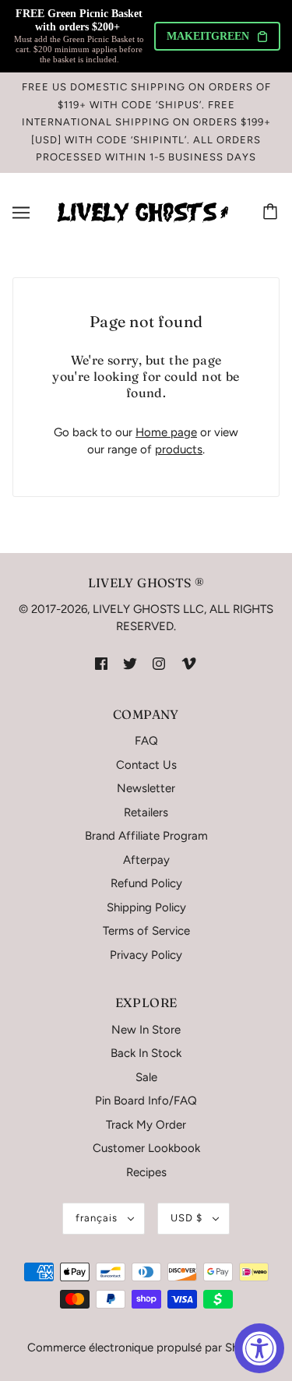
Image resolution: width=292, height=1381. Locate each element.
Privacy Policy (146, 955)
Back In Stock (146, 1053)
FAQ (146, 741)
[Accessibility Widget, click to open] (259, 1348)
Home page (166, 432)
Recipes (146, 1172)
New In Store (146, 1030)
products (178, 449)
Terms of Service (146, 931)
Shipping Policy (146, 907)
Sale (146, 1077)
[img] (101, 663)
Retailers (146, 812)
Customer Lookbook (146, 1148)
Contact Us (146, 765)
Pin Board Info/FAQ (146, 1101)
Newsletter (146, 788)
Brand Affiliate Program (146, 836)
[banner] (143, 211)
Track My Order (146, 1125)
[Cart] (272, 212)
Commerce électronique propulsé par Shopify (146, 1347)
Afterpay (146, 860)
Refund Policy (146, 883)
